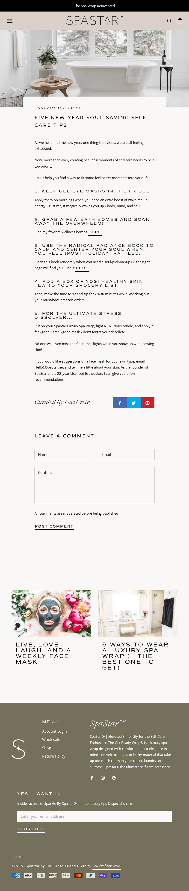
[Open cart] (180, 20)
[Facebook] (92, 777)
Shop (46, 747)
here (95, 232)
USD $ (16, 857)
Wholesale (51, 739)
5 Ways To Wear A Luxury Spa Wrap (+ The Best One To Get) (135, 656)
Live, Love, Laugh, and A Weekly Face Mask (44, 653)
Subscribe (31, 829)
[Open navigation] (9, 20)
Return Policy (53, 756)
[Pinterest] (114, 777)
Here (82, 268)
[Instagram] (103, 777)
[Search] (169, 20)
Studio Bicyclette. (107, 866)
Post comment (54, 526)
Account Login (54, 731)
